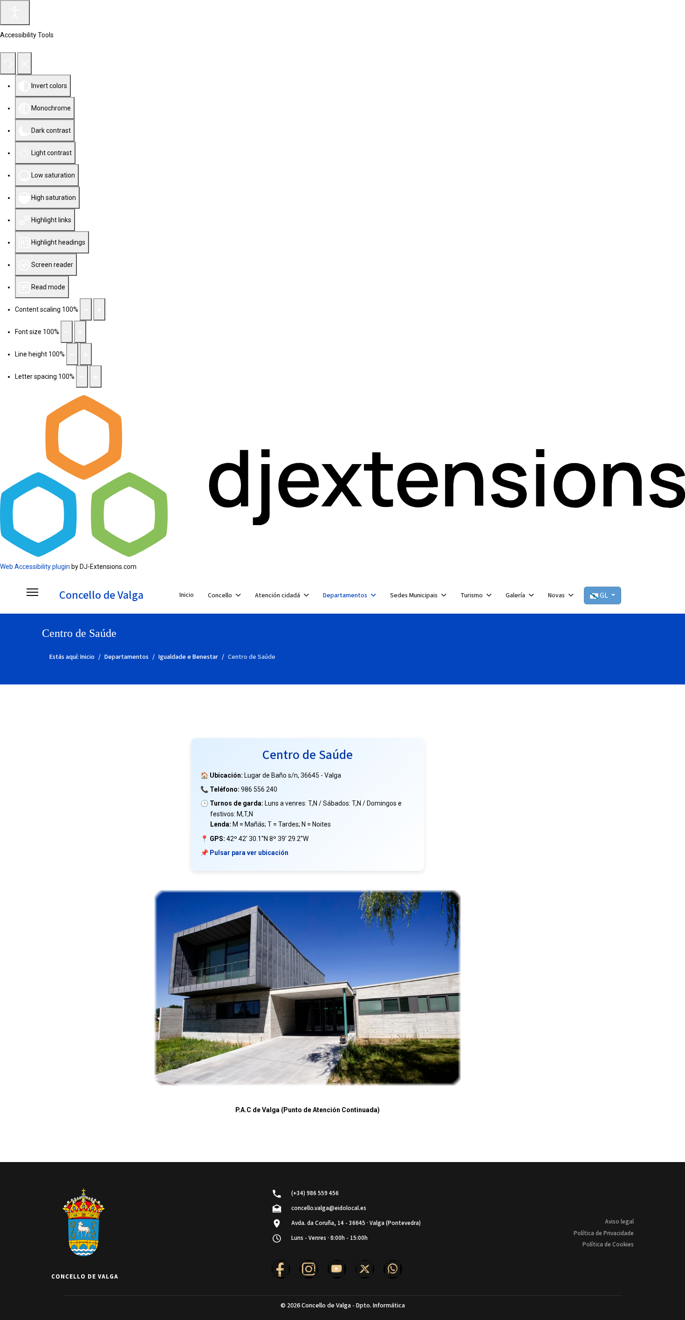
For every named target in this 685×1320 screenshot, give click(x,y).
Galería (515, 595)
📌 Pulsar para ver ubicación (244, 852)
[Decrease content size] (86, 309)
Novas (556, 595)
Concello (220, 595)
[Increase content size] (99, 309)
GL (604, 595)
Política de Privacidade (604, 1233)
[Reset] (8, 63)
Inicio (186, 595)
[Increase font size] (80, 332)
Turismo (471, 595)
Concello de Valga (101, 595)
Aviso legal (619, 1221)
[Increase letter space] (95, 376)
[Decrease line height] (72, 354)
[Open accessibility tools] (15, 12)
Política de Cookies (608, 1244)
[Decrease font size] (67, 332)
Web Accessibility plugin (35, 566)
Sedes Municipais (414, 595)
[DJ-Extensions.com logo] (342, 475)
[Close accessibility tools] (24, 63)
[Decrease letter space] (82, 376)
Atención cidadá (277, 595)
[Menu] (32, 595)
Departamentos (345, 595)
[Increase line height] (86, 354)
